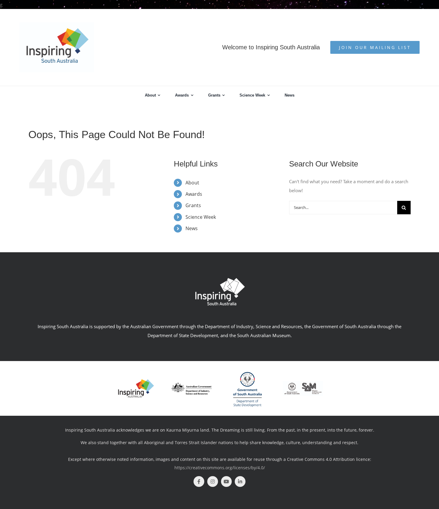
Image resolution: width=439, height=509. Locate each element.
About (192, 182)
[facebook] (199, 481)
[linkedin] (240, 481)
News (191, 228)
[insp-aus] (136, 380)
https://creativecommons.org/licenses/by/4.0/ (219, 467)
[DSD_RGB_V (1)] (247, 369)
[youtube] (226, 481)
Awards (193, 194)
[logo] (191, 385)
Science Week (200, 217)
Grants (193, 205)
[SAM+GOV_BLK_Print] (303, 383)
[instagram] (212, 481)
